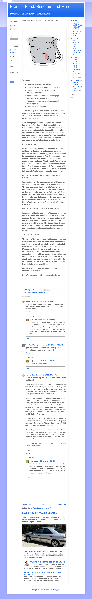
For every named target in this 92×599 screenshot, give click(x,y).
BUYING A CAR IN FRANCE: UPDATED (39, 513)
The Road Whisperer (33, 345)
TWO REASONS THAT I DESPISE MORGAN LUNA (43, 552)
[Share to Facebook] (47, 290)
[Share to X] (46, 290)
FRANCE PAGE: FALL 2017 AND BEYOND (77, 26)
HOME (75, 20)
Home (44, 504)
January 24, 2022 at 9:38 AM (52, 345)
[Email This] (44, 290)
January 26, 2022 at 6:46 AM (46, 375)
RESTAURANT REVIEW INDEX (77, 33)
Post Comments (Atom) (42, 508)
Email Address (13, 25)
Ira (30, 319)
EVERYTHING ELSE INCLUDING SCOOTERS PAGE (77, 84)
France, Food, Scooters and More (40, 6)
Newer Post (27, 504)
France (34, 292)
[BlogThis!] (45, 290)
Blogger (56, 590)
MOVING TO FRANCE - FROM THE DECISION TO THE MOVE (77, 62)
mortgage (41, 292)
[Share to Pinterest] (49, 290)
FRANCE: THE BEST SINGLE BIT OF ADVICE (47, 562)
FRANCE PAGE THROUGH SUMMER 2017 (77, 51)
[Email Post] (40, 290)
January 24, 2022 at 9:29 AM (44, 319)
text (12, 36)
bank (30, 292)
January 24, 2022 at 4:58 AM (43, 301)
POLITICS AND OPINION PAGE (76, 41)
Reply (27, 311)
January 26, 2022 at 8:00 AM (44, 461)
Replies (31, 316)
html (13, 34)
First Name (12, 29)
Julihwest (29, 301)
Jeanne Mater (30, 375)
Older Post (62, 504)
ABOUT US (77, 91)
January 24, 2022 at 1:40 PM (44, 361)
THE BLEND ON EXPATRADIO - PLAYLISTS (77, 73)
